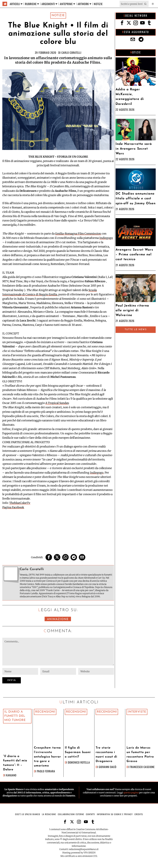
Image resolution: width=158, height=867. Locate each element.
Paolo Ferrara (46, 771)
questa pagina (131, 792)
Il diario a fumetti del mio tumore (15, 716)
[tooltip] (49, 557)
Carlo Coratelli (71, 52)
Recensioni (45, 711)
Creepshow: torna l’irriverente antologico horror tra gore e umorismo (47, 756)
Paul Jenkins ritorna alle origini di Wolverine (132, 310)
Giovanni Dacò (107, 767)
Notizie (58, 15)
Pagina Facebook (13, 507)
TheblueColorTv (19, 503)
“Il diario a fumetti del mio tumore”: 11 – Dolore (15, 763)
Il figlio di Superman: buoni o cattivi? (78, 752)
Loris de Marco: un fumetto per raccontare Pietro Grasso (140, 754)
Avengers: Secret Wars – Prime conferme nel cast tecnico (134, 254)
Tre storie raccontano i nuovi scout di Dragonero (106, 754)
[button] (145, 4)
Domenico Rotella (79, 762)
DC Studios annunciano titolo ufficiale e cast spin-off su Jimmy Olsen (136, 198)
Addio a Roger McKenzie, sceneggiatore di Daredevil (130, 97)
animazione (58, 619)
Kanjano (11, 775)
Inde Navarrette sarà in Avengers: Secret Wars (134, 148)
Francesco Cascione (142, 767)
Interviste (137, 711)
